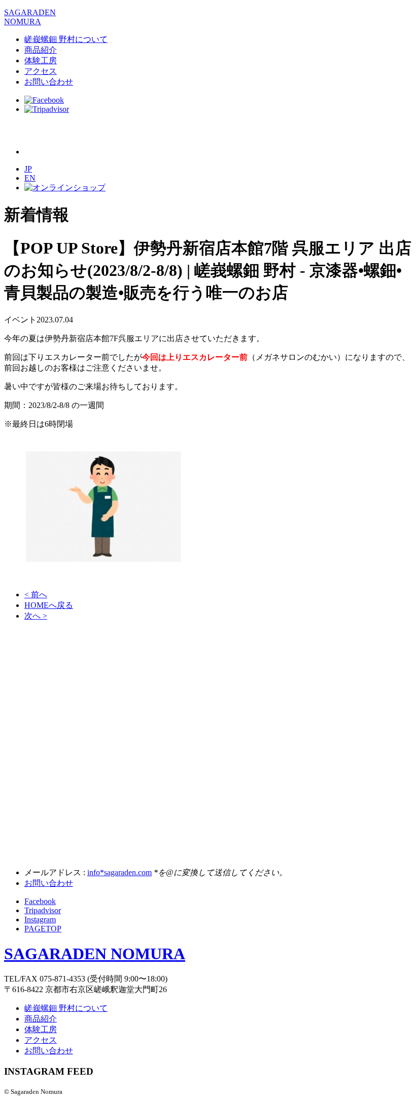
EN (30, 178)
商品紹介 (40, 50)
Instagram (40, 919)
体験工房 (40, 60)
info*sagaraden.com (119, 872)
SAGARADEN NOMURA (94, 954)
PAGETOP (42, 928)
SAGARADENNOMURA (30, 17)
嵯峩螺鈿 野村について (66, 39)
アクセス (40, 71)
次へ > (35, 615)
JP (28, 169)
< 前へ (35, 594)
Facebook (40, 901)
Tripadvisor (42, 910)
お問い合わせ (48, 81)
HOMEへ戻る (48, 605)
